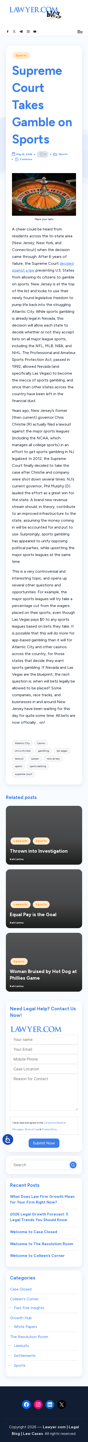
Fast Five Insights (29, 1307)
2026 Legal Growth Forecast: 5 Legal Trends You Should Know (39, 1217)
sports (18, 766)
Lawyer (35, 758)
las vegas (62, 750)
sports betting (38, 766)
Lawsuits (20, 841)
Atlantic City (22, 743)
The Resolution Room (29, 1336)
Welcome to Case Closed (33, 1231)
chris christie (23, 750)
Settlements (25, 1355)
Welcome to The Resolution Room (41, 1243)
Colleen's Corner (24, 1299)
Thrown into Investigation (39, 851)
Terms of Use (32, 1129)
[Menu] (79, 31)
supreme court (23, 774)
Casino (41, 743)
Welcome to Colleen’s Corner (37, 1255)
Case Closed (21, 1289)
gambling (43, 750)
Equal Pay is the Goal (33, 914)
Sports (21, 55)
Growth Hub (21, 1318)
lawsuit (19, 758)
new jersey (53, 758)
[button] (73, 1165)
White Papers (25, 1326)
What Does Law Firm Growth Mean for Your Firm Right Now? (42, 1199)
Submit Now (44, 1143)
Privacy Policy (49, 1129)
